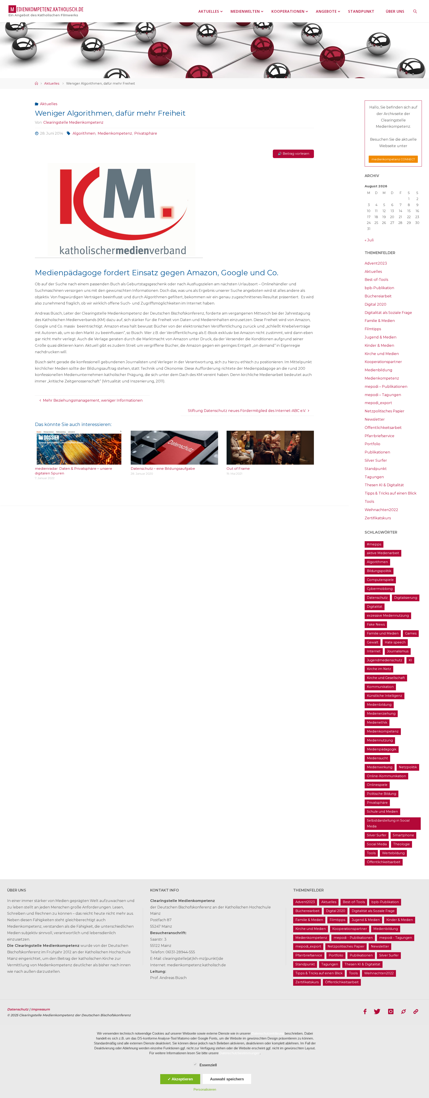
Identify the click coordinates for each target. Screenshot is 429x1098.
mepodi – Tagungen (383, 395)
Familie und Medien (383, 633)
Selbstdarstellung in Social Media (388, 823)
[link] (415, 11)
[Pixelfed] (416, 1012)
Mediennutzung (380, 740)
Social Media (377, 844)
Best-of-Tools (376, 280)
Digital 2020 (375, 304)
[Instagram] (390, 1012)
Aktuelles (51, 83)
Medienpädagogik (381, 749)
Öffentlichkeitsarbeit (383, 428)
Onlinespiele (377, 785)
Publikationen (377, 452)
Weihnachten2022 (381, 510)
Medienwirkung (379, 767)
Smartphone (403, 835)
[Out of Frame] (270, 461)
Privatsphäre (145, 133)
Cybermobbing (380, 589)
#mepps (374, 544)
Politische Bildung (381, 794)
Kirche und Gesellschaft (386, 678)
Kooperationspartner (383, 362)
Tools (369, 501)
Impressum (40, 1009)
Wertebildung (393, 853)
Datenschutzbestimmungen (239, 1053)
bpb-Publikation (379, 288)
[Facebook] (365, 1012)
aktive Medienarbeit (383, 553)
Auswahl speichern (227, 1079)
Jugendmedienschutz (384, 660)
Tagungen (374, 477)
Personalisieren (204, 1089)
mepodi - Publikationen (353, 938)
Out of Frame (238, 468)
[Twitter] (377, 1012)
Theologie (401, 844)
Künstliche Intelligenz (384, 696)
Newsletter (375, 419)
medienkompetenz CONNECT (393, 159)
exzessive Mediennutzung (388, 616)
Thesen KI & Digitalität (384, 485)
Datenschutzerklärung (268, 1033)
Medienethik (377, 722)
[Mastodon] (403, 1012)
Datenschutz (377, 598)
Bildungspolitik (379, 571)
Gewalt (372, 642)
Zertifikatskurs (378, 518)
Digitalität (374, 607)
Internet (374, 651)
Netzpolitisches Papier (384, 411)
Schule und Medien (382, 812)
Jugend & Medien (380, 337)
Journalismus (397, 651)
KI (410, 660)
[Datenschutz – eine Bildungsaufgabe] (174, 461)
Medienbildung (378, 370)
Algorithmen (84, 133)
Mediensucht (377, 758)
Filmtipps (373, 329)
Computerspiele (380, 580)
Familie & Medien (380, 321)
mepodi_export (378, 403)
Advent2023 (376, 263)
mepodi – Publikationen (386, 386)
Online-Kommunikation (386, 776)
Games (410, 633)
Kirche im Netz (379, 669)
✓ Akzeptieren (180, 1079)
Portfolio (372, 444)
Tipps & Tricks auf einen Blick (390, 493)
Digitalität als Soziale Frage (388, 313)
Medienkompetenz (115, 133)
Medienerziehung (381, 714)
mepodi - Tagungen (395, 938)
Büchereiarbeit (378, 296)
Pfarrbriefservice (379, 436)
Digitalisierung (405, 598)
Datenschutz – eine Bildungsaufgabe (163, 468)
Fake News (376, 624)
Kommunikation (380, 687)
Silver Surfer (376, 460)
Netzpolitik (408, 767)
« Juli (369, 240)
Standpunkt (376, 469)
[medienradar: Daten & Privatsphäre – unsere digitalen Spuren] (78, 461)
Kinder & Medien (379, 345)
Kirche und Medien (382, 354)
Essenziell (208, 1065)
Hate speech (395, 642)
